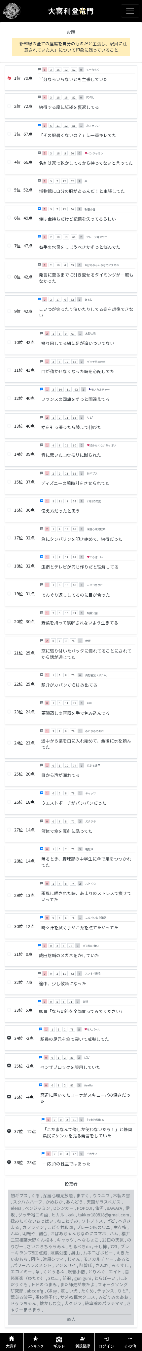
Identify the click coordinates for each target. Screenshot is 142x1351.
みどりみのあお (113, 1297)
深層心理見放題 (58, 1195)
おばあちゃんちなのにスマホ (78, 1233)
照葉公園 (59, 1252)
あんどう (74, 1202)
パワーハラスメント (32, 1265)
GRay (52, 1291)
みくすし (120, 1265)
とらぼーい (105, 1278)
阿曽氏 (85, 1265)
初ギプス (19, 1195)
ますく (82, 1195)
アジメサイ (65, 1265)
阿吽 (35, 1259)
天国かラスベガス (104, 1202)
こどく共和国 (60, 1227)
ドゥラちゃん (23, 1303)
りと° (123, 1291)
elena (16, 1208)
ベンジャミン (37, 1208)
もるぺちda (80, 1246)
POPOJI (84, 1208)
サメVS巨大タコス (77, 1297)
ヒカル (58, 1214)
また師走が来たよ (77, 1284)
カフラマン (33, 1227)
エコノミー (21, 1271)
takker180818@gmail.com (103, 1214)
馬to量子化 (46, 1297)
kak (71, 1214)
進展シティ (53, 1259)
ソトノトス (92, 1221)
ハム (114, 1233)
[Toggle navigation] (130, 11)
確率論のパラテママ (104, 1303)
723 (113, 1246)
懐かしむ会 (50, 1303)
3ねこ (53, 1278)
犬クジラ (73, 1303)
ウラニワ (101, 1195)
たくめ (87, 1291)
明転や (28, 1233)
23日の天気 (113, 1240)
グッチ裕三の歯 (33, 1214)
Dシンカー (63, 1208)
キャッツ (65, 1240)
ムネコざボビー (98, 1252)
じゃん (73, 1259)
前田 (66, 1278)
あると (123, 1259)
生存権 (120, 1227)
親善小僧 (76, 1271)
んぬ (15, 1233)
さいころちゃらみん (46, 1246)
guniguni (82, 1278)
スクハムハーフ (27, 1202)
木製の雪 (121, 1195)
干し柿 (100, 1246)
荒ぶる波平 (21, 1297)
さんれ (101, 1265)
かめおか (54, 1202)
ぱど (110, 1221)
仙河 (99, 1208)
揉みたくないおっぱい (32, 1221)
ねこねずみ (67, 1221)
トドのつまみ (44, 1284)
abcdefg (35, 1291)
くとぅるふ (53, 1271)
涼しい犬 (69, 1291)
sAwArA (114, 1208)
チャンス (105, 1291)
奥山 (75, 1252)
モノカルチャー (99, 1259)
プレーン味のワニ (93, 1227)
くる (35, 1195)
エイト (115, 1271)
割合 (43, 1233)
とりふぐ (96, 1271)
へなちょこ (88, 1240)
